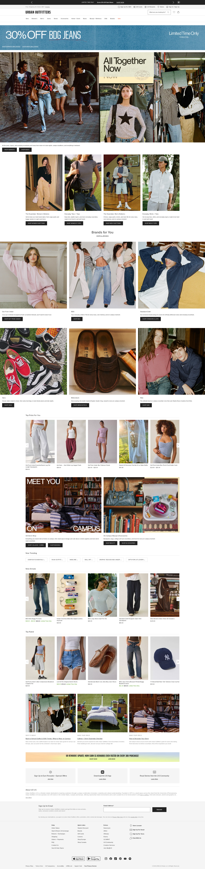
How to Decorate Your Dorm (139, 738)
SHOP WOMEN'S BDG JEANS (11, 46)
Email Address (108, 805)
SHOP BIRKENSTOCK (80, 405)
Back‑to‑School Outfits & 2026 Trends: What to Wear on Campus (48, 738)
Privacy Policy (29, 866)
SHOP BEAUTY (110, 543)
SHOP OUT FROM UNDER (12, 319)
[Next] (177, 445)
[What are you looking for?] (168, 12)
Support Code (78, 866)
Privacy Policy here (117, 817)
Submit (159, 809)
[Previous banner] (31, 2)
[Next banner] (173, 2)
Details (47, 7)
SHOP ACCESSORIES (128, 543)
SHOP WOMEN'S (9, 149)
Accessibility (60, 866)
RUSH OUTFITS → (57, 559)
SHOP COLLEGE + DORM (36, 545)
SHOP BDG (76, 319)
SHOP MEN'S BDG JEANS (30, 46)
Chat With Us (137, 838)
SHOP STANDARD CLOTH (150, 319)
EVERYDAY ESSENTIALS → (36, 559)
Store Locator (137, 825)
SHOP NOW (120, 2)
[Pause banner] (178, 2)
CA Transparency (50, 866)
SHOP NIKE (146, 405)
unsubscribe (133, 817)
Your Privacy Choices (90, 866)
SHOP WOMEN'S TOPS (74, 223)
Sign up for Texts (138, 834)
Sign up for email (138, 830)
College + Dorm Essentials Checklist (89, 738)
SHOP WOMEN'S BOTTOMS (36, 223)
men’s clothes (144, 795)
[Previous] (27, 445)
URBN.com (69, 866)
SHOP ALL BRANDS (102, 236)
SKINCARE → (74, 559)
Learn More (102, 779)
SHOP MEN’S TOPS (151, 223)
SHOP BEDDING (55, 545)
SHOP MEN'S (25, 149)
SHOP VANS (8, 405)
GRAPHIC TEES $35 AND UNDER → (110, 559)
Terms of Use (39, 866)
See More (29, 797)
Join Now (50, 779)
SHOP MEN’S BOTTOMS (113, 223)
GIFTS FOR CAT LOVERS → (136, 559)
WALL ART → (89, 559)
